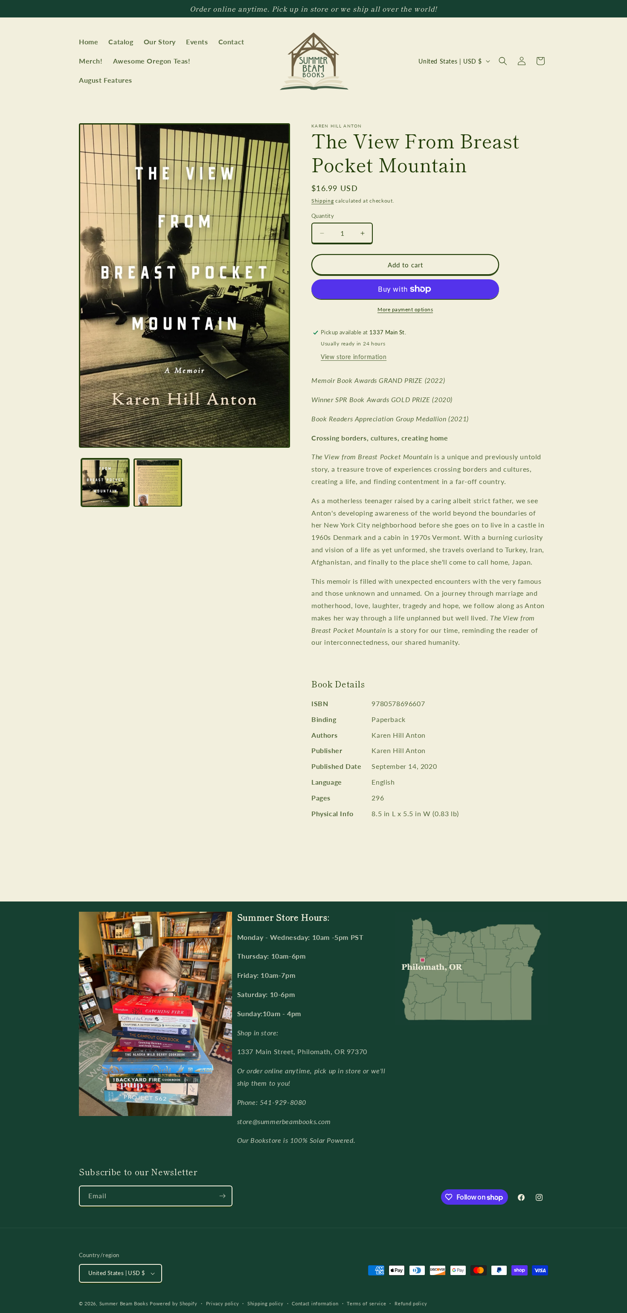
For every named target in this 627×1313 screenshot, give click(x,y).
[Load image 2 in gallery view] (158, 483)
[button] (502, 61)
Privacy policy (222, 1303)
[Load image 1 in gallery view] (105, 483)
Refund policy (411, 1303)
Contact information (315, 1303)
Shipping (322, 200)
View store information (353, 356)
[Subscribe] (222, 1195)
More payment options (405, 309)
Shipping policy (265, 1303)
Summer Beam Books (123, 1303)
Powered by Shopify (173, 1303)
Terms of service (366, 1303)
